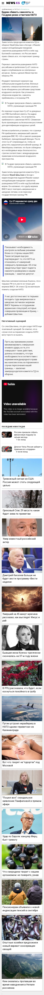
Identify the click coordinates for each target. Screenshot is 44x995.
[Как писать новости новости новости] (13, 3)
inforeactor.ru (24, 9)
